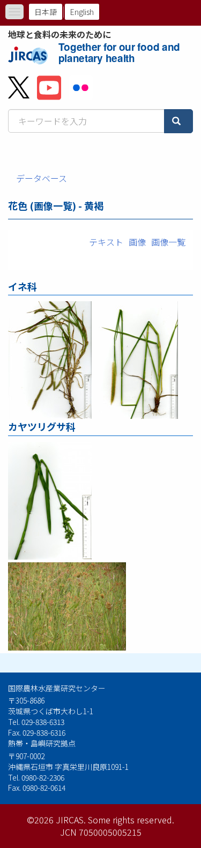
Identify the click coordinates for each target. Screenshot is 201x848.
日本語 (45, 11)
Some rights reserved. (131, 819)
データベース (41, 178)
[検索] (178, 121)
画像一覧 (168, 241)
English (82, 11)
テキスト (106, 241)
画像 (137, 241)
